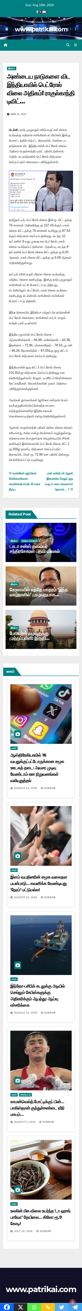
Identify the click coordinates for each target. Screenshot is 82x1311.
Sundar (50, 788)
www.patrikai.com (41, 29)
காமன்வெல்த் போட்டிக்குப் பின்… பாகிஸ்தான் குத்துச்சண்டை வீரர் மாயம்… (37, 1108)
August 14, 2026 (26, 788)
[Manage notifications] (72, 1302)
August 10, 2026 (26, 897)
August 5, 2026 (25, 1122)
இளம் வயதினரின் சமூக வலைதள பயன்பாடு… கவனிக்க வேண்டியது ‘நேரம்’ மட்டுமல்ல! (38, 883)
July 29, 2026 (23, 1231)
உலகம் (14, 748)
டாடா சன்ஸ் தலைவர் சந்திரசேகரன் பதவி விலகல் (35, 548)
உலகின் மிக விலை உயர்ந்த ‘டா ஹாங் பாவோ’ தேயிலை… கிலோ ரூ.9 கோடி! (40, 1217)
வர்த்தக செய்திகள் (29, 541)
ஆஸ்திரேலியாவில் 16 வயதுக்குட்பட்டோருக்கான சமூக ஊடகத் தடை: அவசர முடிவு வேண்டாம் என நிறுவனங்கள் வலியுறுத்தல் (37, 767)
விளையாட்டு (25, 1095)
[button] (67, 45)
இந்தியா (11, 68)
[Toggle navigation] (75, 45)
